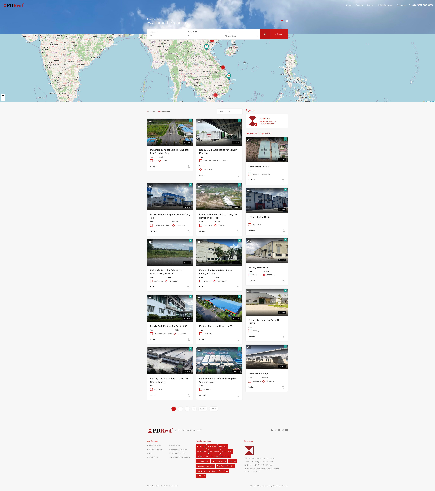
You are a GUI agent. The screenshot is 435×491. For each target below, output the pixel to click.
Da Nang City (202, 456)
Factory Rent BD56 (258, 267)
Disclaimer (283, 486)
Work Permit (154, 457)
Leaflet (425, 101)
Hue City (232, 461)
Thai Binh (201, 471)
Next (202, 409)
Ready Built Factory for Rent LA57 (168, 326)
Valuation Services (178, 453)
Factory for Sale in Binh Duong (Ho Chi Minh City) (218, 380)
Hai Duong (225, 456)
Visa (150, 453)
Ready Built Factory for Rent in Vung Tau (170, 216)
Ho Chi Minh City (219, 461)
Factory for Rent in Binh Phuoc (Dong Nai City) (216, 272)
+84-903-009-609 (422, 5)
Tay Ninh (230, 466)
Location (228, 32)
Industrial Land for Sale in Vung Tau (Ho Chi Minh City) (169, 151)
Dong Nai (214, 456)
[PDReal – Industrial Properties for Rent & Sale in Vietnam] (13, 7)
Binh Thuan (227, 451)
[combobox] (241, 36)
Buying (370, 5)
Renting (359, 5)
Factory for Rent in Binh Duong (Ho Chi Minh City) (169, 380)
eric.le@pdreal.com (268, 121)
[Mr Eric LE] (252, 125)
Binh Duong (202, 451)
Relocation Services (179, 449)
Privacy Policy (271, 486)
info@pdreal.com (256, 472)
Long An (200, 466)
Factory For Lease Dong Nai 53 (215, 326)
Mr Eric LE (265, 118)
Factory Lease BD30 (259, 217)
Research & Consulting (180, 457)
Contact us (401, 5)
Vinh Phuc (223, 471)
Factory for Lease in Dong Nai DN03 (264, 322)
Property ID (192, 32)
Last (212, 409)
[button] (206, 47)
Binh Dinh (223, 446)
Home (348, 5)
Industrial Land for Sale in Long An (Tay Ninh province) (218, 216)
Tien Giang (212, 471)
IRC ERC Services (385, 5)
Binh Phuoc (214, 451)
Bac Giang (201, 446)
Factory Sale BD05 (258, 373)
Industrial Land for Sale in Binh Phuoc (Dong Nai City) (167, 272)
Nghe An (210, 466)
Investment (175, 445)
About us (261, 486)
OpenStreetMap (431, 101)
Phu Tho (220, 466)
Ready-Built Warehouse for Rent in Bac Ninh (218, 151)
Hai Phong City (203, 461)
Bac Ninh (212, 446)
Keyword (153, 32)
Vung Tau (201, 476)
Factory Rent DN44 (259, 166)
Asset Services (155, 445)
